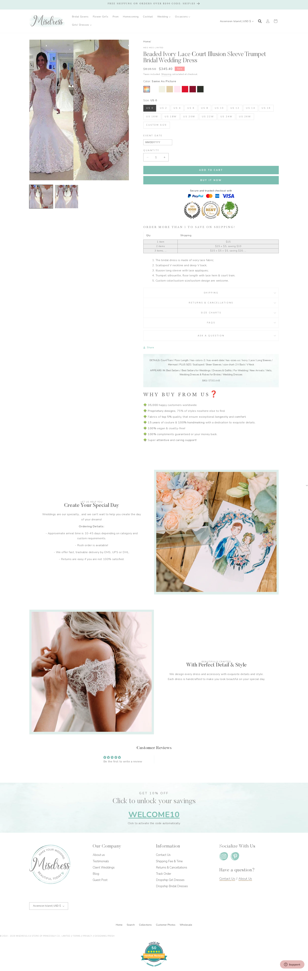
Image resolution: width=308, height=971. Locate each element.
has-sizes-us (233, 360)
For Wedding (241, 370)
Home (146, 41)
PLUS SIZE (185, 364)
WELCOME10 (153, 814)
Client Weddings (104, 867)
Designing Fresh (104, 936)
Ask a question (211, 335)
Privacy (87, 936)
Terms (76, 936)
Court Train (167, 360)
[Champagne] (169, 89)
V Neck (250, 364)
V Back (241, 364)
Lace (252, 360)
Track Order (163, 874)
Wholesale (186, 925)
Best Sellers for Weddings (196, 370)
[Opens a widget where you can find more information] (292, 964)
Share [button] (150, 347)
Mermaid (173, 364)
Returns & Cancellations (211, 302)
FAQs (211, 322)
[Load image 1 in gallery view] (41, 196)
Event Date (153, 135)
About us (99, 855)
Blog (96, 874)
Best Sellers (173, 370)
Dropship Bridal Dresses (172, 886)
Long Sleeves (263, 360)
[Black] (200, 89)
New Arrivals (257, 370)
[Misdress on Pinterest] (235, 857)
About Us (245, 879)
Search (131, 925)
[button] (164, 16)
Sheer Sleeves (213, 364)
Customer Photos (166, 925)
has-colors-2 (198, 360)
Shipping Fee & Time (169, 861)
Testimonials (101, 861)
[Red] (185, 89)
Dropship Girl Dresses (170, 880)
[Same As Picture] (146, 89)
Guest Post (100, 880)
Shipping (166, 74)
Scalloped (198, 364)
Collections (145, 925)
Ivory (245, 360)
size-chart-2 (230, 364)
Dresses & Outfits (222, 370)
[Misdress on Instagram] (223, 857)
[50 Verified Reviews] (154, 968)
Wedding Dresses (233, 374)
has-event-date (215, 360)
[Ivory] (162, 89)
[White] (154, 89)
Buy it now (211, 180)
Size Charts (211, 312)
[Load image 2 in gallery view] (66, 196)
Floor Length (182, 360)
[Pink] (177, 89)
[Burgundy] (192, 89)
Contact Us (163, 855)
